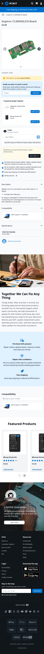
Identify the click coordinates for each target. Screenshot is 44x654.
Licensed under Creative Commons (22, 644)
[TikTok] (6, 611)
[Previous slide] (19, 475)
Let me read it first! (9, 595)
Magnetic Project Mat (17, 106)
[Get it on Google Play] (31, 575)
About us (5, 541)
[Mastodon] (26, 611)
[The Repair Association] (38, 611)
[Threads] (34, 611)
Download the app (30, 564)
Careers (4, 551)
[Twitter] (14, 611)
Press (25, 554)
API (3, 554)
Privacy (4, 571)
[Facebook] (10, 611)
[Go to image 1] (21, 67)
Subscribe (37, 591)
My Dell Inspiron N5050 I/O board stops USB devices (23, 142)
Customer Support (8, 544)
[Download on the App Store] (31, 568)
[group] (4, 49)
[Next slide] (24, 475)
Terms (4, 574)
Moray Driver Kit (15, 116)
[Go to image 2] (23, 67)
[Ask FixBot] (38, 137)
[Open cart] (37, 3)
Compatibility (7, 208)
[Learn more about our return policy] (16, 175)
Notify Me (36, 93)
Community (27, 541)
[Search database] (32, 3)
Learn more (14, 522)
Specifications (7, 226)
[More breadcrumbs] (3, 15)
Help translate (20, 605)
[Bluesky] (30, 611)
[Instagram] (18, 611)
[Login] (41, 3)
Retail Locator (27, 547)
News (25, 557)
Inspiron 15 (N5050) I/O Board (17, 15)
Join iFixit (34, 156)
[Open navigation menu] (2, 3)
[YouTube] (22, 611)
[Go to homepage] (12, 3)
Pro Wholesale (28, 544)
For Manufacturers (29, 551)
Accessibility (6, 567)
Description (6, 184)
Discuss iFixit (6, 547)
